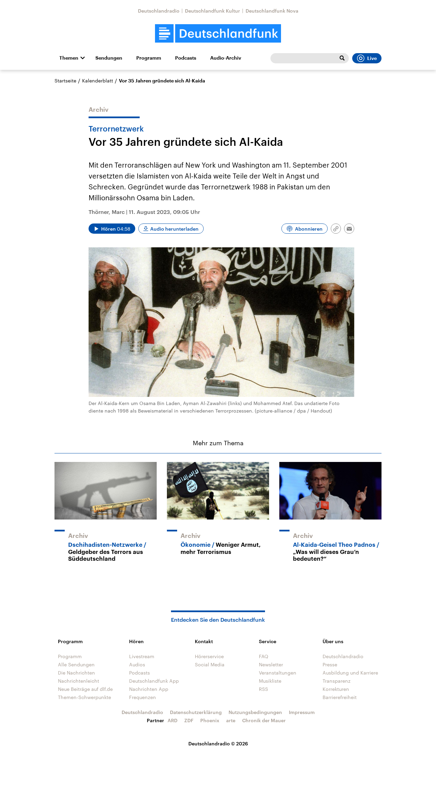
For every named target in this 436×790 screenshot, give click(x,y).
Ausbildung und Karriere (350, 673)
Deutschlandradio (159, 11)
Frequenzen (142, 697)
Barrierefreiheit (340, 697)
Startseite (65, 80)
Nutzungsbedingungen (255, 712)
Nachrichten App (148, 689)
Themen (68, 58)
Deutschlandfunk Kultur (212, 11)
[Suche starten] (342, 58)
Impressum (302, 712)
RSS (263, 689)
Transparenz (337, 681)
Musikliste (270, 681)
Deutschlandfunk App (154, 681)
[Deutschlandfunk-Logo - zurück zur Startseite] (218, 33)
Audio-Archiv (225, 58)
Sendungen (108, 58)
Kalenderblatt (97, 80)
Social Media (209, 664)
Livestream (141, 656)
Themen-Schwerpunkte (84, 697)
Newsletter (271, 664)
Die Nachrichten (76, 673)
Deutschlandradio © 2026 (218, 743)
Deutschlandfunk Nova (272, 11)
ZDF (188, 720)
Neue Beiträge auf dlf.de (85, 689)
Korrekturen (336, 689)
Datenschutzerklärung (196, 712)
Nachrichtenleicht (78, 681)
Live (372, 58)
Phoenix (209, 720)
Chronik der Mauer (264, 720)
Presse (330, 664)
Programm (148, 58)
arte (230, 720)
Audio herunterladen (174, 229)
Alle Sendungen (76, 664)
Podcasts (185, 58)
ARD (172, 720)
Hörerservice (209, 656)
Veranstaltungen (277, 673)
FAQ (263, 656)
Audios (137, 664)
